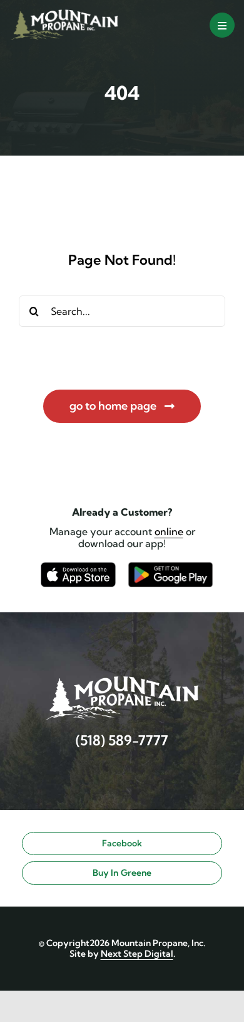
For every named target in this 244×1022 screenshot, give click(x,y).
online (169, 531)
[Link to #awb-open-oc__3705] (222, 25)
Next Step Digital (137, 953)
